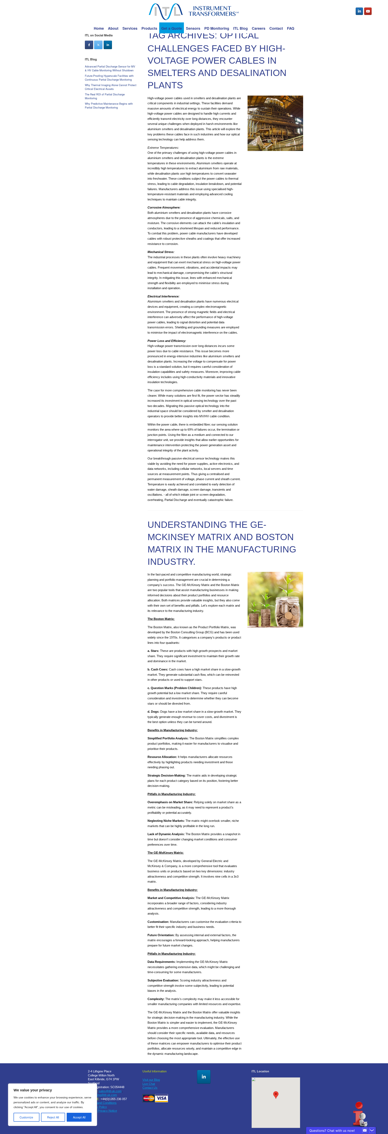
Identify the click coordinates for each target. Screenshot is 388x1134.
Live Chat (148, 1084)
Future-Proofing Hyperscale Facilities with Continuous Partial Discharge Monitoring (109, 78)
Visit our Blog (151, 1079)
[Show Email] (364, 1130)
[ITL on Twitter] (98, 45)
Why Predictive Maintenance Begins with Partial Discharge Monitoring (109, 106)
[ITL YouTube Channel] (368, 11)
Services (129, 28)
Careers (258, 28)
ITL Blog (240, 28)
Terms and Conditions (102, 1102)
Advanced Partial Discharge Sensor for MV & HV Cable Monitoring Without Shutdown (110, 68)
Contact (276, 28)
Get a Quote (171, 28)
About (113, 28)
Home (99, 28)
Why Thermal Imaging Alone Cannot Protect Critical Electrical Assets (110, 87)
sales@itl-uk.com (110, 1091)
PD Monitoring (216, 28)
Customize (26, 1117)
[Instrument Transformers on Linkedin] (359, 11)
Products (149, 28)
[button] (275, 1099)
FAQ (290, 28)
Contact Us (149, 1087)
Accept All (79, 1117)
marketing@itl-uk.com (102, 1095)
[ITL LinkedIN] (204, 1077)
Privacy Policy (97, 1107)
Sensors (193, 28)
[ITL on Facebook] (89, 45)
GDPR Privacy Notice (102, 1110)
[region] (52, 1104)
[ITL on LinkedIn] (108, 45)
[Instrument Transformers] (194, 11)
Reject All (53, 1117)
